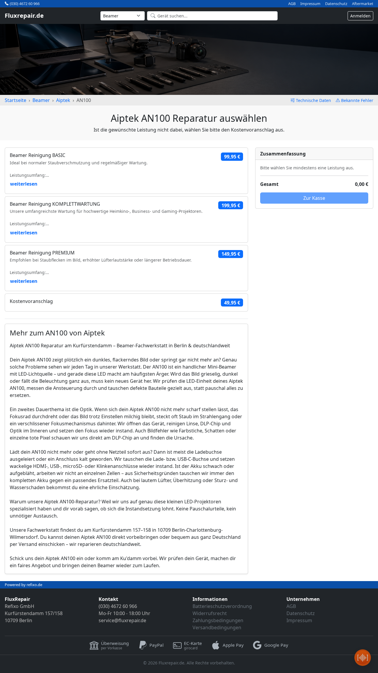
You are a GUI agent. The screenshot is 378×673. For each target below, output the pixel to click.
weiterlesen (24, 184)
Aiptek (63, 100)
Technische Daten (313, 100)
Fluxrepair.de (24, 16)
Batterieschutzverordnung (222, 606)
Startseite (15, 100)
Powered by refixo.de (23, 584)
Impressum (310, 3)
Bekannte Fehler (357, 100)
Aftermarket (362, 3)
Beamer (41, 100)
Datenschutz (336, 3)
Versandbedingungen (217, 627)
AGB (292, 3)
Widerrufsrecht (210, 613)
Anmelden (360, 16)
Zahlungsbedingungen (218, 620)
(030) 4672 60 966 (25, 3)
